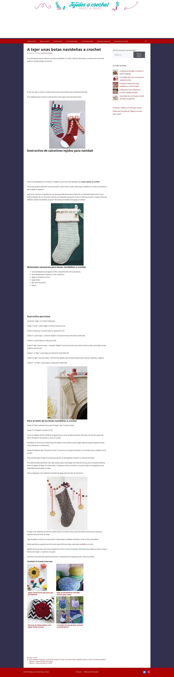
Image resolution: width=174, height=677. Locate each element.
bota (56, 194)
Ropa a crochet (44, 41)
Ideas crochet (32, 41)
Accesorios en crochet (121, 41)
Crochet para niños (87, 41)
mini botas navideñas (99, 659)
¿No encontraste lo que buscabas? (124, 50)
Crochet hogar (57, 41)
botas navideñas (80, 544)
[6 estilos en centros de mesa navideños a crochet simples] (115, 85)
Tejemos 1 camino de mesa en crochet (40, 663)
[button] (145, 41)
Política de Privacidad (91, 672)
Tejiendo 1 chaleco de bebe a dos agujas (41, 661)
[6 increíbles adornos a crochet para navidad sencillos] (115, 79)
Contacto (79, 672)
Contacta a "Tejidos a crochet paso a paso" (127, 108)
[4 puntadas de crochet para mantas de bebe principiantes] (115, 98)
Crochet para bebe (71, 41)
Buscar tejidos (139, 55)
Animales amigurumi (103, 41)
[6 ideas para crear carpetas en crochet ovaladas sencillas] (115, 91)
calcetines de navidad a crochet (55, 659)
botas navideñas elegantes (37, 659)
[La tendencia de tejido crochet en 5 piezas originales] (115, 73)
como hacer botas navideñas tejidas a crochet (78, 659)
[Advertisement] (87, 25)
